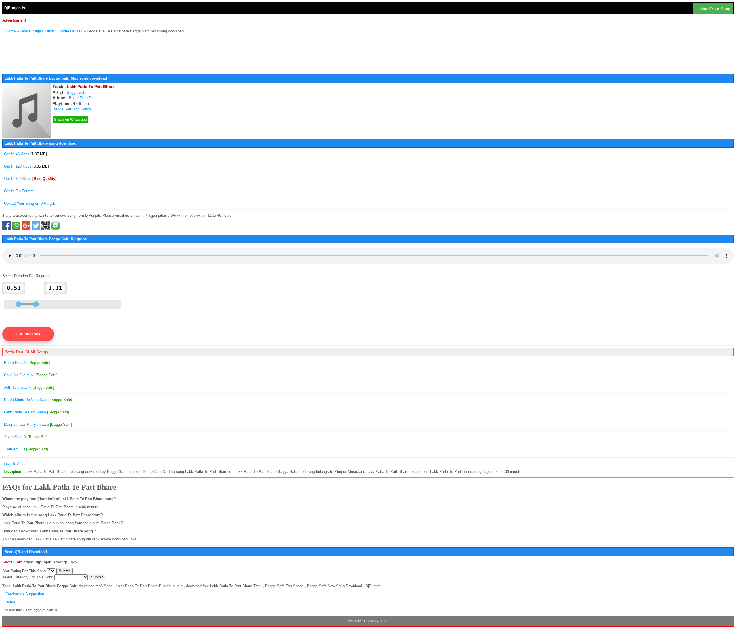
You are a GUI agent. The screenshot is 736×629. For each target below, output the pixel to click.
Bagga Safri (76, 92)
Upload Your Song (713, 8)
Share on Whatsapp (70, 119)
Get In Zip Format (19, 191)
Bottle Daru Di (71, 31)
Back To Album (15, 463)
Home (11, 31)
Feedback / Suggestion (24, 594)
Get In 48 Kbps (25, 154)
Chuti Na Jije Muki (30, 375)
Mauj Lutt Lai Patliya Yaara (38, 424)
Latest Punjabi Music (37, 31)
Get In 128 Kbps (26, 166)
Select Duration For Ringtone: (26, 276)
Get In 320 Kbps (30, 179)
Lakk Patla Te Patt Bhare (36, 412)
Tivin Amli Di (26, 449)
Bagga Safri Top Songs (72, 109)
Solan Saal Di (27, 437)
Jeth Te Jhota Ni (29, 387)
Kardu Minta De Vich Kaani (38, 400)
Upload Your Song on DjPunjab (29, 203)
